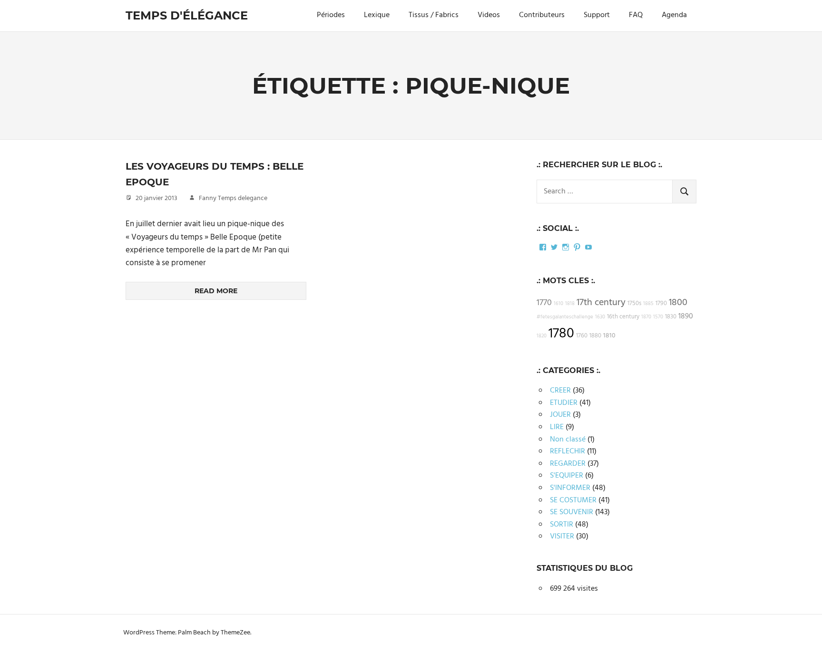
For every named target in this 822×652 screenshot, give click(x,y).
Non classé (568, 439)
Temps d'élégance (187, 15)
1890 (685, 316)
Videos (489, 15)
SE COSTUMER (573, 500)
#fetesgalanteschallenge (565, 317)
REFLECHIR (567, 451)
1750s (634, 303)
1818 (570, 304)
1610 (558, 304)
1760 (581, 336)
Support (597, 15)
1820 (542, 336)
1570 (658, 317)
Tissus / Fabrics (434, 15)
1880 (595, 336)
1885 (648, 304)
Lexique (377, 15)
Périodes (331, 15)
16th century (623, 317)
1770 (544, 303)
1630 (600, 317)
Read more (216, 291)
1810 (609, 335)
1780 (561, 334)
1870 (646, 317)
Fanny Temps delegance (233, 198)
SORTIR (561, 524)
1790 (661, 303)
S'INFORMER (570, 488)
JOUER (560, 415)
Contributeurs (542, 15)
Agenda (674, 15)
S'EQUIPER (566, 476)
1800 (678, 302)
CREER (560, 390)
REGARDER (568, 464)
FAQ (636, 15)
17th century (601, 302)
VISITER (562, 536)
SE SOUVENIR (571, 512)
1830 (670, 317)
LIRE (557, 427)
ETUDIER (563, 403)
